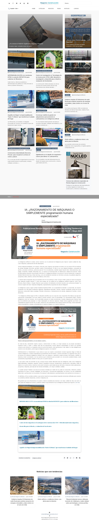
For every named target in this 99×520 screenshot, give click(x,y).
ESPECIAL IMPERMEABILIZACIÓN (16, 70)
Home (9, 196)
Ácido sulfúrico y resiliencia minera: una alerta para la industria (76, 140)
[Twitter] (67, 458)
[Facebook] (64, 458)
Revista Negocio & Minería (78, 95)
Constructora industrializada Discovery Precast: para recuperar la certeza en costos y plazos (19, 154)
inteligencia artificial (41, 110)
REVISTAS (51, 8)
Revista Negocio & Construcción (16, 72)
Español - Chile (14, 8)
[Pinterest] (76, 458)
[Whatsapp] (70, 458)
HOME (33, 8)
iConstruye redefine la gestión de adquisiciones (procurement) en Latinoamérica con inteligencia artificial (47, 117)
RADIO (59, 8)
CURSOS (76, 8)
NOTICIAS (66, 8)
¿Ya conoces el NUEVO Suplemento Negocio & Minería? (26, 43)
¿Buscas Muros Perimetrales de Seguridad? (75, 41)
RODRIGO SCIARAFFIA (45, 206)
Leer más (77, 382)
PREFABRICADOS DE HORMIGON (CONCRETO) (19, 148)
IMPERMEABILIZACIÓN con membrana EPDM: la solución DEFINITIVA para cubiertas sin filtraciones (20, 77)
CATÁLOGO (42, 8)
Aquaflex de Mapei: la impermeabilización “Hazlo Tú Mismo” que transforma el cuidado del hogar (21, 117)
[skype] (79, 458)
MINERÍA (67, 95)
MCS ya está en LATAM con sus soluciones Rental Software (76, 56)
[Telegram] (73, 458)
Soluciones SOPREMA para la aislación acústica (78, 68)
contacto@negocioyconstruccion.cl (49, 514)
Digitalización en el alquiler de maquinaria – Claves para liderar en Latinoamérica (49, 155)
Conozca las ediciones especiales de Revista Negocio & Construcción (77, 182)
